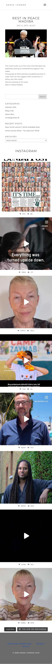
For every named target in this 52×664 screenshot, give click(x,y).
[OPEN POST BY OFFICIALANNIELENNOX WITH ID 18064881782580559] (26, 536)
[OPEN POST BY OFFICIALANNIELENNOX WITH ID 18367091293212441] (26, 594)
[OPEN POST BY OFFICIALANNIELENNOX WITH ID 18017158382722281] (26, 243)
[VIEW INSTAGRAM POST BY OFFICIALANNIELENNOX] (49, 208)
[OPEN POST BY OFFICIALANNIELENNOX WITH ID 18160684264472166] (26, 360)
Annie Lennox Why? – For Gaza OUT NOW (22, 131)
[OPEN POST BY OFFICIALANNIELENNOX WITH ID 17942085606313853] (26, 185)
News (7, 114)
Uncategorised (11, 118)
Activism (8, 107)
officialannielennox (25, 161)
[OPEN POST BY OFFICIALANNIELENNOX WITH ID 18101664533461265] (26, 477)
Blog (32, 25)
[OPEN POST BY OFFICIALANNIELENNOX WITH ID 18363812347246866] (26, 419)
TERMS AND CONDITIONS (19, 644)
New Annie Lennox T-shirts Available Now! (22, 127)
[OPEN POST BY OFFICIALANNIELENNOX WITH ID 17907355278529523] (26, 302)
